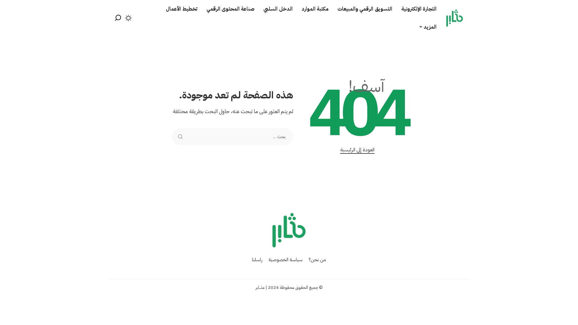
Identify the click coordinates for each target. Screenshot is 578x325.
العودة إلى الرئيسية (357, 149)
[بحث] (118, 18)
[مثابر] (455, 18)
